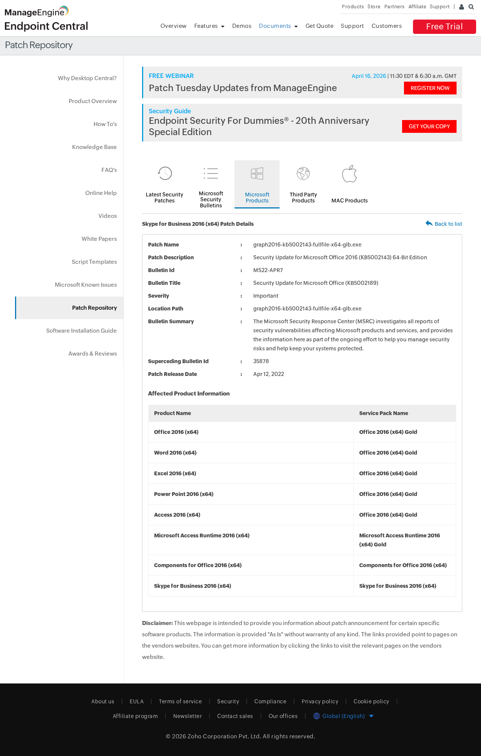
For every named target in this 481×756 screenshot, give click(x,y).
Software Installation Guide (81, 330)
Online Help (101, 193)
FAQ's (109, 170)
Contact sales (235, 716)
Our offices (283, 716)
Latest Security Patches (164, 198)
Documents (275, 26)
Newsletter (187, 716)
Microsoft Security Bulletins (211, 199)
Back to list (448, 224)
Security (228, 701)
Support (352, 26)
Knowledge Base (94, 147)
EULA (137, 701)
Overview (173, 26)
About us (102, 701)
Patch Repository (94, 307)
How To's (105, 124)
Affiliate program (135, 716)
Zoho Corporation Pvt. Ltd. (225, 736)
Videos (107, 216)
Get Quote (320, 26)
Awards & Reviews (92, 353)
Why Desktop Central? (87, 78)
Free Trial (444, 26)
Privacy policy (320, 701)
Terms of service (180, 701)
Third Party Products (303, 198)
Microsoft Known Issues (86, 284)
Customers (387, 26)
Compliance (270, 701)
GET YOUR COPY (429, 126)
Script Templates (94, 262)
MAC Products (349, 201)
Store (374, 6)
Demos (242, 26)
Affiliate (417, 6)
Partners (394, 6)
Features (206, 26)
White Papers (99, 239)
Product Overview (93, 101)
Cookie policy (371, 701)
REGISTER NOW (430, 88)
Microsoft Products (257, 198)
